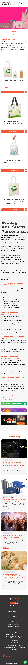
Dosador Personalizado (9, 396)
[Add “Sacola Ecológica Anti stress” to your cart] (26, 131)
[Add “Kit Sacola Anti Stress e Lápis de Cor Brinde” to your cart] (26, 92)
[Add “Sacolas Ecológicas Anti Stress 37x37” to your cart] (26, 170)
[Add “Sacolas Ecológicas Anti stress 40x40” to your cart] (26, 209)
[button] (22, 3)
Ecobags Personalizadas (9, 397)
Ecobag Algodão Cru (8, 399)
